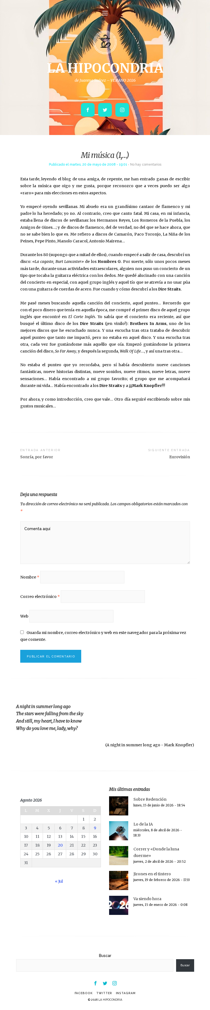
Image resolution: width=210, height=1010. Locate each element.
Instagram (126, 993)
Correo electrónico (40, 596)
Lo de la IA (143, 824)
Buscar (105, 955)
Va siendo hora (147, 898)
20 (60, 845)
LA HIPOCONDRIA (105, 68)
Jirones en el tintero (152, 873)
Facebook (84, 993)
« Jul (59, 881)
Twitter (104, 993)
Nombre (29, 577)
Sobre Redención (150, 799)
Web (24, 616)
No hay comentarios (145, 164)
